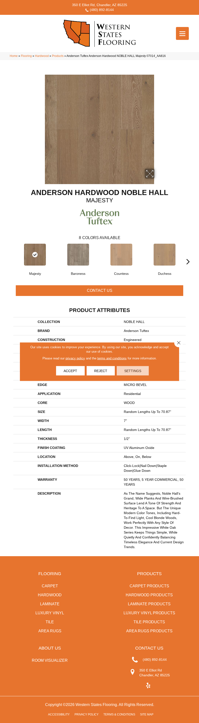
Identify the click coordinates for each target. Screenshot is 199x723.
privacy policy (75, 358)
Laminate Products (149, 604)
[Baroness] (78, 254)
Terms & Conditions (119, 714)
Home (14, 56)
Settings (132, 371)
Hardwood (42, 56)
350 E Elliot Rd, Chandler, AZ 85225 (99, 5)
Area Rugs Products (149, 631)
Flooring (26, 56)
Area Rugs (49, 631)
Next (188, 254)
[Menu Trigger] (182, 33)
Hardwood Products (149, 595)
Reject (100, 371)
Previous (11, 254)
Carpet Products (149, 586)
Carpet (50, 586)
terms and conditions (112, 358)
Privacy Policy (87, 714)
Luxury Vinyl (49, 613)
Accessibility (59, 714)
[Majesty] (35, 254)
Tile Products (149, 622)
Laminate (49, 604)
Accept (70, 371)
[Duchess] (164, 254)
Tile (50, 622)
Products (58, 56)
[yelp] (148, 686)
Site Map (146, 714)
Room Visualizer (50, 660)
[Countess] (121, 254)
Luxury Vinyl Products (149, 613)
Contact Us (99, 290)
